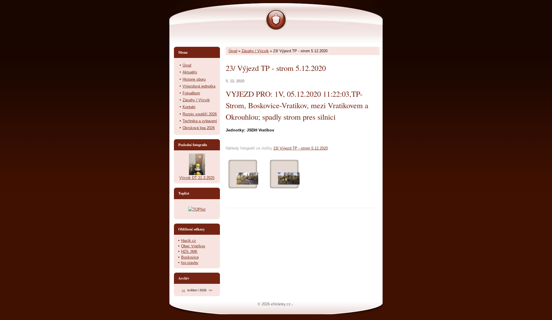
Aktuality (190, 72)
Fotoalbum (191, 93)
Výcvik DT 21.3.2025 (196, 178)
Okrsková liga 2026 (199, 128)
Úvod (233, 51)
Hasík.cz (188, 240)
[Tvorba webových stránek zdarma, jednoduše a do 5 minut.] (293, 304)
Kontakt (189, 107)
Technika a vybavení (200, 121)
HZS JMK (189, 251)
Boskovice (190, 257)
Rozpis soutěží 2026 (200, 114)
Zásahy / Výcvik (255, 51)
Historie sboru (194, 79)
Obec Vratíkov (193, 246)
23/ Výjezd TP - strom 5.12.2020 (300, 148)
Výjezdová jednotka (199, 86)
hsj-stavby (189, 263)
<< (183, 290)
